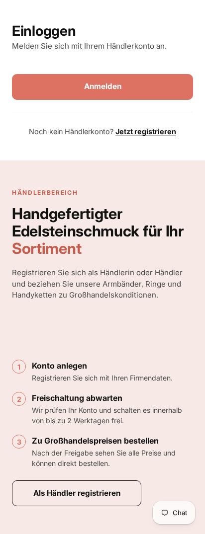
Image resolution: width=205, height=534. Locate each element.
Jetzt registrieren (145, 131)
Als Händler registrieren (76, 493)
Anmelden (102, 86)
